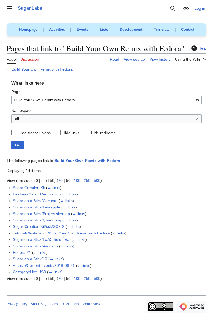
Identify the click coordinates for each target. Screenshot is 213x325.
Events (82, 29)
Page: (16, 91)
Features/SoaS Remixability (37, 194)
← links (53, 187)
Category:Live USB (29, 272)
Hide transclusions (35, 133)
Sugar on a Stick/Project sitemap (41, 213)
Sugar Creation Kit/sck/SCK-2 (38, 226)
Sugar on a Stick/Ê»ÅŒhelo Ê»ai (41, 239)
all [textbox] (17, 119)
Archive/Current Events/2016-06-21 (44, 265)
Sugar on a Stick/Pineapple (36, 207)
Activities (57, 29)
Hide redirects (103, 133)
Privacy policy (17, 304)
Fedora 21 (22, 252)
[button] (9, 8)
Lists (104, 29)
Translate (161, 29)
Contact (187, 29)
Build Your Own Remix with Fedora (42, 69)
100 (77, 180)
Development (131, 29)
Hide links (70, 133)
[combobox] (106, 100)
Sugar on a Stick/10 (30, 259)
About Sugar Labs (44, 304)
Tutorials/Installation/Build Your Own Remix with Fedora (61, 233)
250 (87, 180)
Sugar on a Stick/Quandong (37, 220)
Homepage (28, 29)
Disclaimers (70, 304)
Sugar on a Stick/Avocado (35, 246)
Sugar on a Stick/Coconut (35, 200)
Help (202, 48)
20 (60, 180)
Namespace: (22, 110)
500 (97, 180)
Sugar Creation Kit (29, 187)
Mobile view (91, 304)
